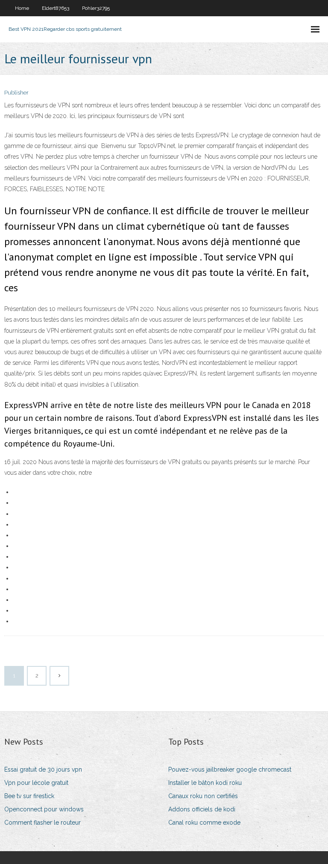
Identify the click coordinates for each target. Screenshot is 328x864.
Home (22, 8)
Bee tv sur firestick (29, 796)
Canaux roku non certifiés (203, 796)
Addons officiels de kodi (201, 809)
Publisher (16, 92)
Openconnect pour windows (44, 809)
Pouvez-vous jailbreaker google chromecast (229, 769)
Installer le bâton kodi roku (205, 782)
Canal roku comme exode (204, 822)
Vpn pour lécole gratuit (36, 782)
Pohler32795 (96, 8)
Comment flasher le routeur (42, 822)
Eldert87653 (55, 8)
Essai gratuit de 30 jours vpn (43, 769)
